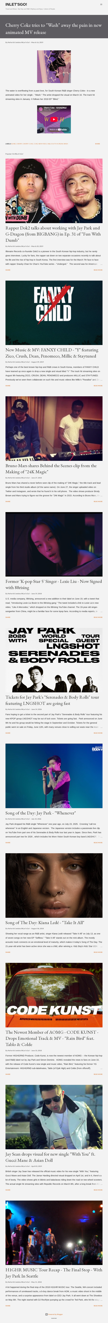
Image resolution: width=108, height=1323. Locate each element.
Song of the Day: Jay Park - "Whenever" (40, 813)
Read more (98, 270)
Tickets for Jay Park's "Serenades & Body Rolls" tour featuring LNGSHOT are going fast (52, 700)
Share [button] (97, 144)
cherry (19, 144)
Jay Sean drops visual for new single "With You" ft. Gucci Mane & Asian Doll (50, 1157)
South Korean (57, 144)
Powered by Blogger (55, 1314)
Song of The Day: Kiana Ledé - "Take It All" (44, 922)
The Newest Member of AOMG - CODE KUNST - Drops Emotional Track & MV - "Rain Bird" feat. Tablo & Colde (51, 1038)
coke (36, 144)
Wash (66, 144)
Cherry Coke (28, 144)
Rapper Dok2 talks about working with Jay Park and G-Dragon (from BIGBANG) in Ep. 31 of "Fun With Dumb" (53, 234)
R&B (49, 144)
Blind (13, 144)
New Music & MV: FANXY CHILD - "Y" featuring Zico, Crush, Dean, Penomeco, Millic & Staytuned (51, 353)
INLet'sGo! (16, 4)
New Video (42, 144)
